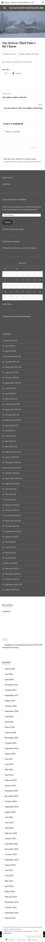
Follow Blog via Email (14, 199)
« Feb (4, 304)
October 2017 (11, 362)
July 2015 (9, 430)
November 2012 (11, 574)
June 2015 (9, 436)
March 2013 (10, 563)
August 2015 (10, 425)
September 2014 (12, 478)
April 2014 (9, 499)
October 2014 (11, 473)
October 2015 (11, 415)
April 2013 (9, 558)
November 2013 (11, 521)
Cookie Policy (7, 933)
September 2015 (12, 420)
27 (5, 297)
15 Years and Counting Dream (16, 316)
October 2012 (11, 579)
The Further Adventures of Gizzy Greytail (19, 248)
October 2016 (11, 377)
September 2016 (12, 383)
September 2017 (12, 367)
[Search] (39, 8)
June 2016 (9, 388)
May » (9, 304)
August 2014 (10, 483)
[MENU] (4, 8)
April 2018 (9, 351)
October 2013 (11, 526)
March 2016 (10, 399)
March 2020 (10, 340)
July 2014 (9, 489)
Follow (7, 222)
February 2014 (11, 505)
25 (34, 291)
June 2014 (9, 494)
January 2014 (10, 510)
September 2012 (12, 584)
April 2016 (9, 393)
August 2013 (10, 536)
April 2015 (9, 446)
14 (11, 286)
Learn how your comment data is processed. (22, 161)
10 (28, 280)
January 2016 (10, 404)
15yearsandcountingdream (26, 7)
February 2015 (11, 452)
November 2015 (11, 409)
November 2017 (11, 356)
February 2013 (11, 568)
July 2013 (9, 542)
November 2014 (11, 468)
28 (11, 297)
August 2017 (10, 372)
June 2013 (9, 547)
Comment (33, 147)
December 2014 (11, 462)
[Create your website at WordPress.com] (22, 2)
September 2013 (12, 531)
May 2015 (9, 441)
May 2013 (9, 552)
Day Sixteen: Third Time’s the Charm (17, 62)
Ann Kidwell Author (30, 54)
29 (17, 297)
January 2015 (10, 457)
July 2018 (9, 346)
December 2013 (11, 515)
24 (28, 291)
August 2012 (10, 589)
